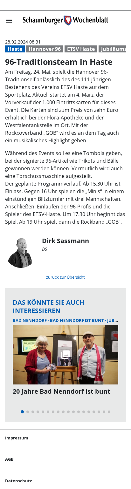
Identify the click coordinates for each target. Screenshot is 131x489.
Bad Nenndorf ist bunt (77, 320)
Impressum (16, 438)
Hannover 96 (45, 48)
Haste (15, 48)
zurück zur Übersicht (65, 277)
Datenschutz (18, 481)
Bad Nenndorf (30, 320)
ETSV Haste (81, 48)
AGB (9, 459)
